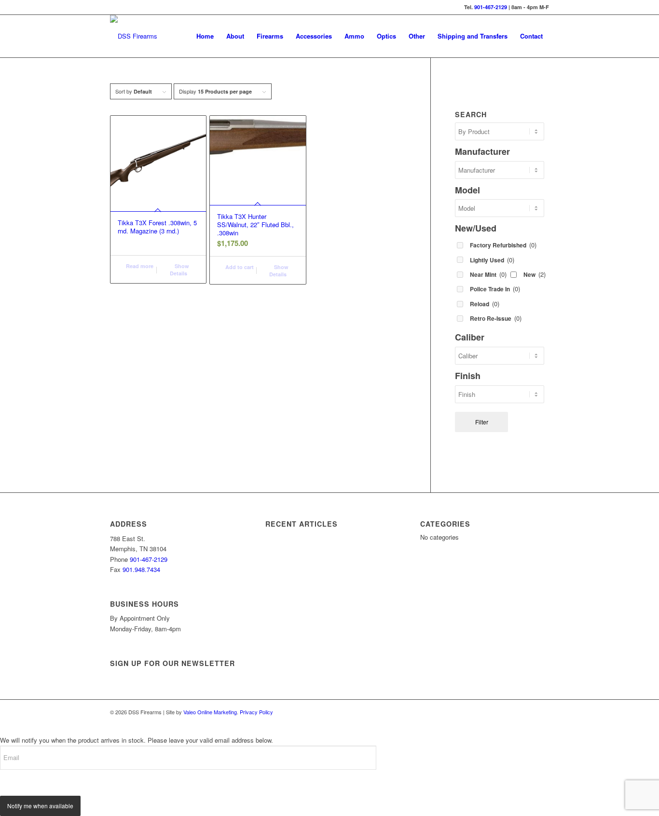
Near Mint (488, 274)
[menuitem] (205, 36)
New (534, 274)
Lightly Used (492, 259)
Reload (484, 303)
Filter (481, 422)
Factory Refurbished (503, 244)
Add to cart (239, 267)
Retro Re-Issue (496, 318)
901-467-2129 (490, 7)
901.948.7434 (141, 569)
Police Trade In (495, 288)
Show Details (179, 269)
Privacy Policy (256, 712)
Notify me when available (40, 806)
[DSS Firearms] (133, 36)
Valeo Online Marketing (210, 712)
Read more (138, 266)
